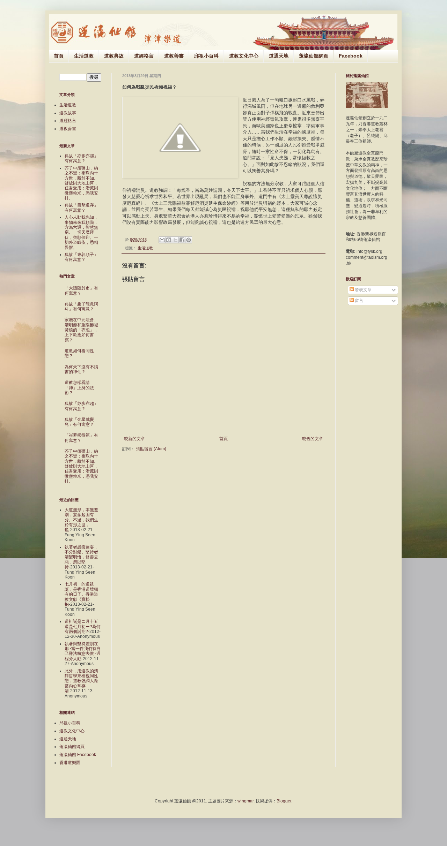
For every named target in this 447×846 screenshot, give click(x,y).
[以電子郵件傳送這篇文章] (162, 239)
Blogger (284, 801)
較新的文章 (134, 438)
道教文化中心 (243, 56)
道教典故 (114, 56)
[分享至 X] (175, 239)
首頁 (59, 56)
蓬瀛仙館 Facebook (77, 754)
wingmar (245, 801)
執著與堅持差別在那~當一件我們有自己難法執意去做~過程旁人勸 (83, 651)
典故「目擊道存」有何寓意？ (81, 207)
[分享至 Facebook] (181, 239)
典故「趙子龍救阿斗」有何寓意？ (81, 306)
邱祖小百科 (206, 56)
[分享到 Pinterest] (188, 239)
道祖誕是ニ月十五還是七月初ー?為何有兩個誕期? (83, 626)
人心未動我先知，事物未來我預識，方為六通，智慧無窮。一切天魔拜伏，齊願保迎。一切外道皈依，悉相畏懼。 (81, 232)
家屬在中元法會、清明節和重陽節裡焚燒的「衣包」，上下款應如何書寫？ (81, 329)
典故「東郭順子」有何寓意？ (81, 257)
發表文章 (363, 289)
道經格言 (144, 56)
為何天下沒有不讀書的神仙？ (81, 369)
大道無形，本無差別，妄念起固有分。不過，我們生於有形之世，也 (81, 519)
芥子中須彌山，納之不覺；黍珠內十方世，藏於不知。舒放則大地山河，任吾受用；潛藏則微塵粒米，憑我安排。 (81, 183)
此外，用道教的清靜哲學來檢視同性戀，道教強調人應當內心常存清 (81, 681)
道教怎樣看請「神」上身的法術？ (79, 387)
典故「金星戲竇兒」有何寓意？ (79, 422)
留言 (358, 300)
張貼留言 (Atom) (151, 448)
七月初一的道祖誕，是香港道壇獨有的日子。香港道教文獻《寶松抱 (81, 594)
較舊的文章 (312, 438)
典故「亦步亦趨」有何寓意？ (81, 158)
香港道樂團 (69, 762)
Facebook (350, 56)
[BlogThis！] (168, 239)
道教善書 (174, 56)
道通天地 (278, 56)
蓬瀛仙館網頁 (313, 56)
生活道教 (84, 56)
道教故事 (67, 113)
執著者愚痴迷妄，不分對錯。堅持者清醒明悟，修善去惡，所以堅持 (81, 557)
